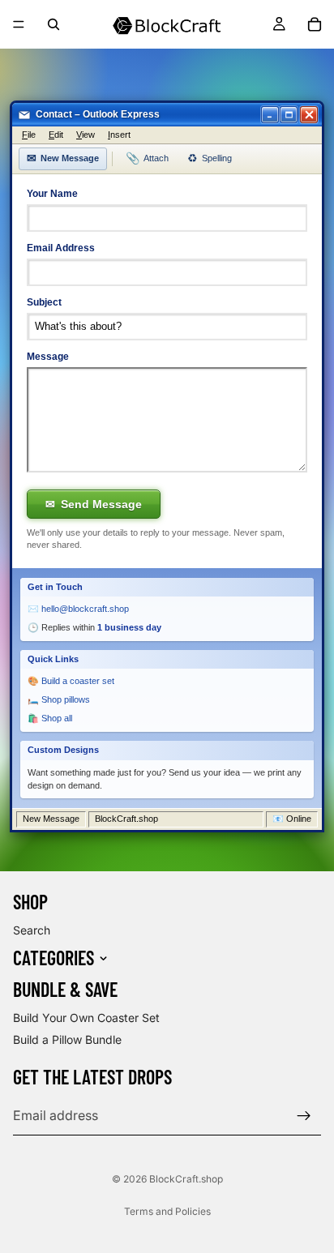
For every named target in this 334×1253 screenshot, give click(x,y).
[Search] (53, 24)
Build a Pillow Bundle (67, 1039)
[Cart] (314, 24)
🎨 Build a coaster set (71, 681)
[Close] (309, 114)
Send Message (93, 504)
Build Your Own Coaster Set (86, 1017)
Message (48, 356)
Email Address (61, 248)
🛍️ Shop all (50, 718)
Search (31, 930)
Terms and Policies (167, 1211)
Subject (44, 302)
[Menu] (18, 24)
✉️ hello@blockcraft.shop (78, 609)
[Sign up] (304, 1116)
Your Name (52, 193)
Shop (30, 902)
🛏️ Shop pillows (59, 699)
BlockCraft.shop (186, 1179)
